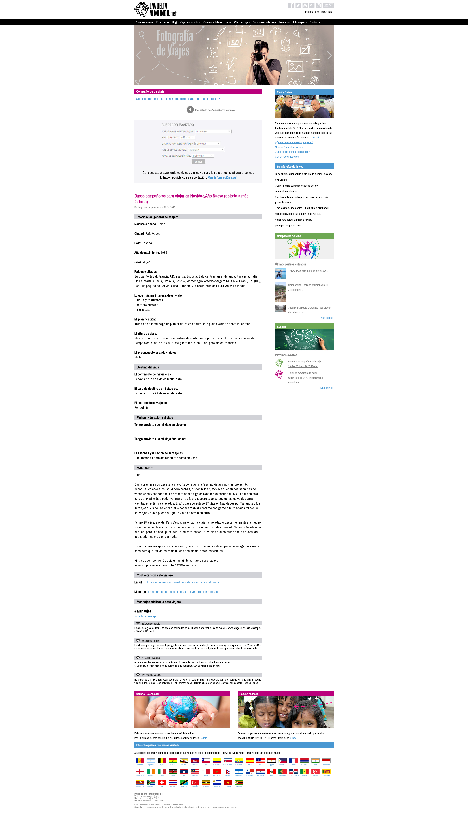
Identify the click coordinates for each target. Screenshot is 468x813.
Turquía (195, 786)
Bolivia (172, 765)
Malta (206, 775)
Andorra (140, 765)
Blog (174, 22)
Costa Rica (227, 765)
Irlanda (150, 775)
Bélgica (162, 765)
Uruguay (217, 786)
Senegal (304, 775)
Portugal (282, 775)
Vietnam (227, 786)
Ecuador (238, 765)
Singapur (315, 775)
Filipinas (282, 765)
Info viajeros (300, 22)
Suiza (162, 786)
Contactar (315, 22)
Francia (293, 765)
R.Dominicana (293, 775)
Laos (184, 775)
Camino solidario (212, 22)
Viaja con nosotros (190, 22)
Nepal (227, 775)
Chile (206, 765)
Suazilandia (140, 786)
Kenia (173, 775)
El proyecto (162, 22)
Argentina (150, 765)
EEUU (260, 765)
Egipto (271, 765)
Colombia (216, 765)
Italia (162, 775)
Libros (228, 22)
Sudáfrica (150, 786)
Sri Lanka (326, 775)
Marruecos (217, 775)
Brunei (183, 765)
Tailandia (172, 786)
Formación (284, 22)
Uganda (206, 786)
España (249, 765)
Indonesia (326, 765)
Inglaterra (140, 775)
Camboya (194, 765)
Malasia (195, 775)
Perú (271, 775)
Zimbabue (238, 786)
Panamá (249, 775)
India (315, 765)
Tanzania (183, 786)
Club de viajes (242, 22)
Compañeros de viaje (264, 22)
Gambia (304, 765)
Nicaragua (238, 775)
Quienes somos (144, 22)
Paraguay (260, 775)
